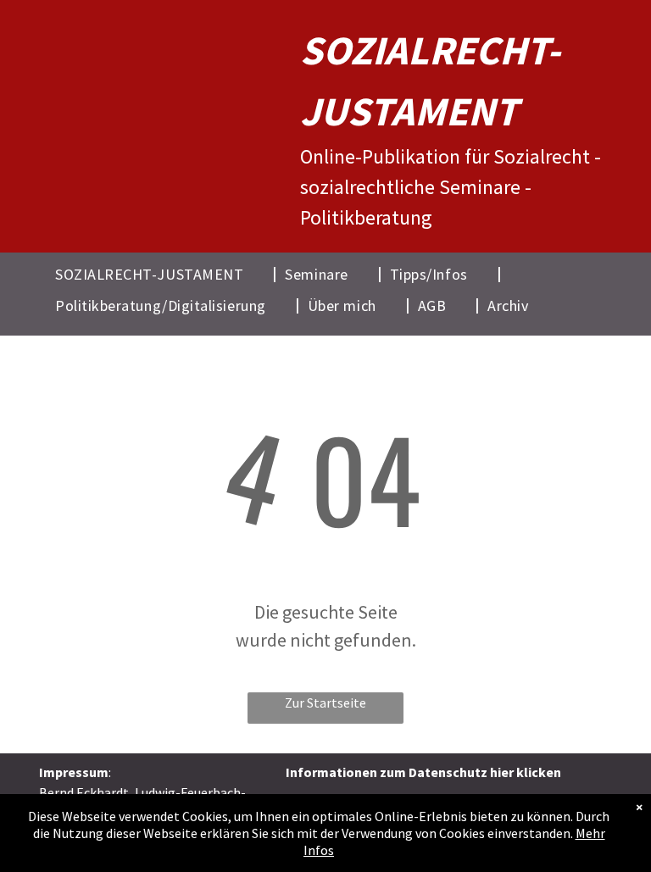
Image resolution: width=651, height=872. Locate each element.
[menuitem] (161, 273)
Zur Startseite (325, 702)
